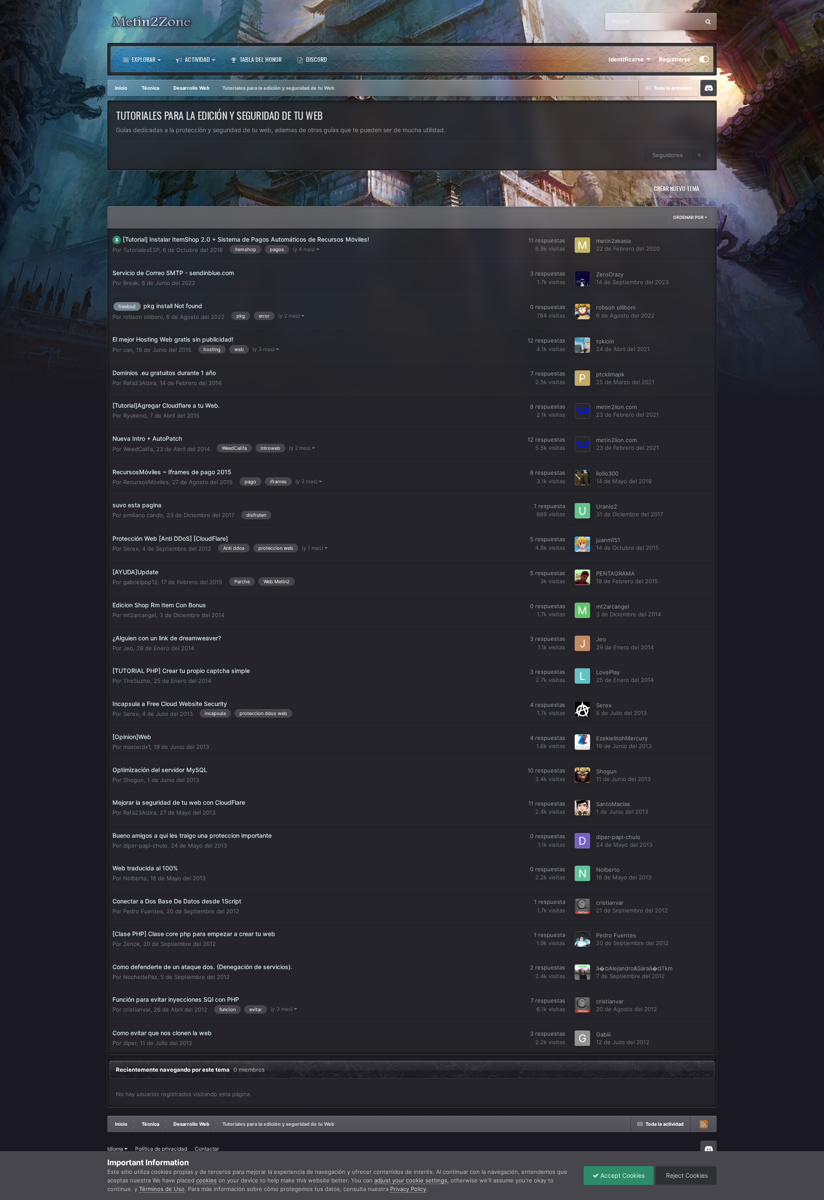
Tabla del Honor (260, 59)
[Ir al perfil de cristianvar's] (582, 906)
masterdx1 (136, 746)
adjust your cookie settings (410, 1180)
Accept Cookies (622, 1175)
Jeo (128, 648)
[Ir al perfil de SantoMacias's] (582, 807)
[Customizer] (704, 59)
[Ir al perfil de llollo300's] (582, 477)
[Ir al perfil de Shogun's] (582, 775)
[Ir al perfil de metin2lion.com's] (582, 411)
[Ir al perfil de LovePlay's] (582, 676)
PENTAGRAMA (615, 573)
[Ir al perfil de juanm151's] (582, 544)
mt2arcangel (139, 615)
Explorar (142, 59)
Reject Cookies (686, 1175)
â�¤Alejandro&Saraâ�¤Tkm (634, 968)
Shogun (133, 779)
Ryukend (134, 415)
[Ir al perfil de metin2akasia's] (582, 245)
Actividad (197, 59)
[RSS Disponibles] (703, 1124)
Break (130, 283)
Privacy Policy (408, 1188)
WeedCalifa (138, 448)
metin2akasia (613, 241)
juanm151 (608, 539)
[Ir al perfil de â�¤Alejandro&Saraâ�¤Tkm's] (582, 972)
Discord (316, 59)
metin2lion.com (616, 407)
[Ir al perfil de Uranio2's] (582, 510)
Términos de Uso (162, 1188)
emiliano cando (143, 515)
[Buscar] (708, 21)
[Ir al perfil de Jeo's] (582, 643)
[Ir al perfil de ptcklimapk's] (582, 378)
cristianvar (610, 902)
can (128, 349)
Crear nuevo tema (676, 188)
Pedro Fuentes (143, 911)
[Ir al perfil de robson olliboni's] (582, 311)
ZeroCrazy (610, 274)
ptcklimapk (610, 374)
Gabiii (603, 1034)
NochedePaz (140, 976)
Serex (131, 548)
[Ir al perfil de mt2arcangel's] (582, 610)
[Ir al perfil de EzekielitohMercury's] (582, 742)
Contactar (207, 1148)
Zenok (131, 943)
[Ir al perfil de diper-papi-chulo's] (582, 840)
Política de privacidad (161, 1148)
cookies (206, 1180)
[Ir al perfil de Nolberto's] (582, 873)
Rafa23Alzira (139, 383)
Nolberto (135, 878)
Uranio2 (606, 506)
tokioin (605, 341)
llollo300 (607, 473)
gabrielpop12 (140, 582)
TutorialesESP (141, 249)
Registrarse (675, 59)
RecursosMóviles (146, 482)
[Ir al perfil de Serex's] (582, 709)
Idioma (115, 1148)
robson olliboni (143, 316)
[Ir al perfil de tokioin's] (582, 345)
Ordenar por (689, 217)
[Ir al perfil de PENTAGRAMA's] (582, 577)
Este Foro (677, 21)
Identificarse (627, 59)
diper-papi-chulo (145, 845)
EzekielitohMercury (622, 738)
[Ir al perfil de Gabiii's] (582, 1038)
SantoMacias (613, 803)
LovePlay (608, 672)
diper (129, 1042)
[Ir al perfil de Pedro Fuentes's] (582, 939)
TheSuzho (136, 680)
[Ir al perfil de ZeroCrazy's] (582, 278)
